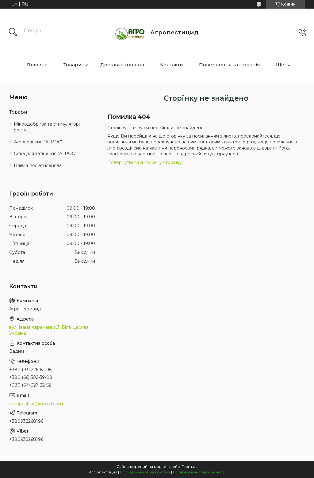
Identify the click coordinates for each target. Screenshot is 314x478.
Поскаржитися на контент (145, 472)
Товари (72, 65)
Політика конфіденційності (199, 472)
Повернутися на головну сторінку (144, 162)
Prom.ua (189, 466)
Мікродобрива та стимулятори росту (48, 127)
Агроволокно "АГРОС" (38, 142)
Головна (37, 65)
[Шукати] (13, 32)
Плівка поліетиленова (38, 165)
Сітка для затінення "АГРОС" (45, 153)
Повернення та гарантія (229, 65)
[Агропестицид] (130, 32)
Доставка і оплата (122, 65)
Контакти (171, 65)
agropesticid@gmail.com (36, 403)
